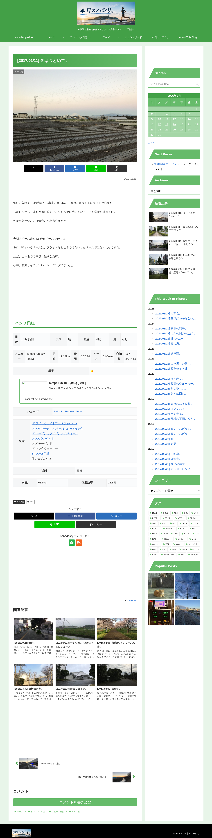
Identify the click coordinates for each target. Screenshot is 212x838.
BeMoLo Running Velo (68, 411)
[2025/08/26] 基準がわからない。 (175, 318)
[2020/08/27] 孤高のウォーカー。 (175, 383)
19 (174, 124)
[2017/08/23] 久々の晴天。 (170, 464)
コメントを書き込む (75, 802)
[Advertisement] (75, 190)
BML (32, 502)
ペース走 (20, 502)
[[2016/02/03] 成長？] (187, 586)
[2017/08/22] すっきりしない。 (173, 468)
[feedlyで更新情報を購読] (72, 542)
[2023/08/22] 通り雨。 (168, 353)
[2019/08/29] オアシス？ (169, 408)
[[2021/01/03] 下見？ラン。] (187, 612)
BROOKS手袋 (40, 453)
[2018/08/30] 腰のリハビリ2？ (173, 428)
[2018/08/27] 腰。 (165, 438)
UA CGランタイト (43, 438)
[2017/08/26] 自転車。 (168, 453)
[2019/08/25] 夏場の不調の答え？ (175, 418)
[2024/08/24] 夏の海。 (168, 343)
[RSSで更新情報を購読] (79, 542)
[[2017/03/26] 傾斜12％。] (161, 612)
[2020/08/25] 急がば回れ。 (170, 393)
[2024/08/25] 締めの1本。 (170, 338)
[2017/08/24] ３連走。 (168, 458)
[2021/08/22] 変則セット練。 (172, 368)
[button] (117, 168)
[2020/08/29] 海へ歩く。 (169, 378)
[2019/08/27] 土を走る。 (169, 413)
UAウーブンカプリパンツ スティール (55, 433)
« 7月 (151, 143)
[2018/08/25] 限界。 (166, 443)
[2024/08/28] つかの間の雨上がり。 (176, 333)
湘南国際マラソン (165, 164)
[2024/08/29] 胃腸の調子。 (170, 328)
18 (166, 124)
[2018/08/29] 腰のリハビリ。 (172, 433)
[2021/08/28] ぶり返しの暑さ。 (173, 363)
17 (159, 124)
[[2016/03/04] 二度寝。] (161, 586)
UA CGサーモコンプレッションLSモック (57, 428)
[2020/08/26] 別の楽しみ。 (170, 388)
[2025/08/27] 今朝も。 (168, 313)
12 (174, 119)
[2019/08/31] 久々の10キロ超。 (173, 403)
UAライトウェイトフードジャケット (54, 423)
